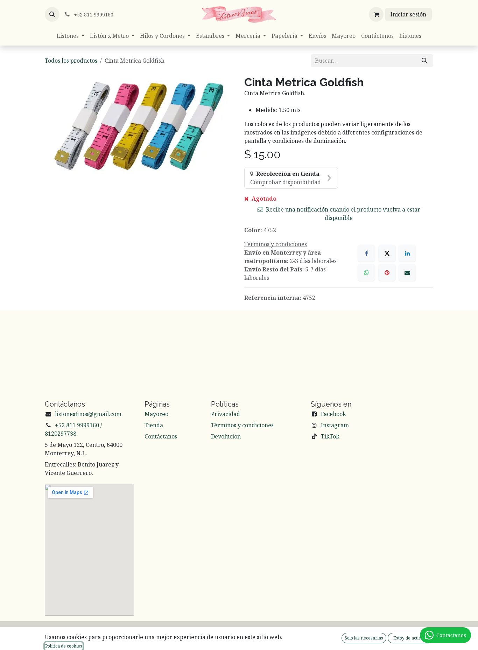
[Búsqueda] (424, 60)
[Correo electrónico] (407, 272)
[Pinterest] (387, 272)
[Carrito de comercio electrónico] (376, 14)
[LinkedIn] (407, 253)
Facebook (333, 414)
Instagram (335, 425)
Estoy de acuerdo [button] (410, 638)
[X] (387, 253)
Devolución (226, 436)
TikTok (330, 436)
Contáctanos (161, 436)
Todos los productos (71, 60)
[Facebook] (366, 253)
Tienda (154, 425)
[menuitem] (70, 36)
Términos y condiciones (242, 425)
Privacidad (225, 414)
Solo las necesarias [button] (364, 638)
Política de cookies (63, 646)
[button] (52, 14)
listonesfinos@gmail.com (88, 414)
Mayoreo (156, 414)
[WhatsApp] (366, 272)
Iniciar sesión (408, 14)
